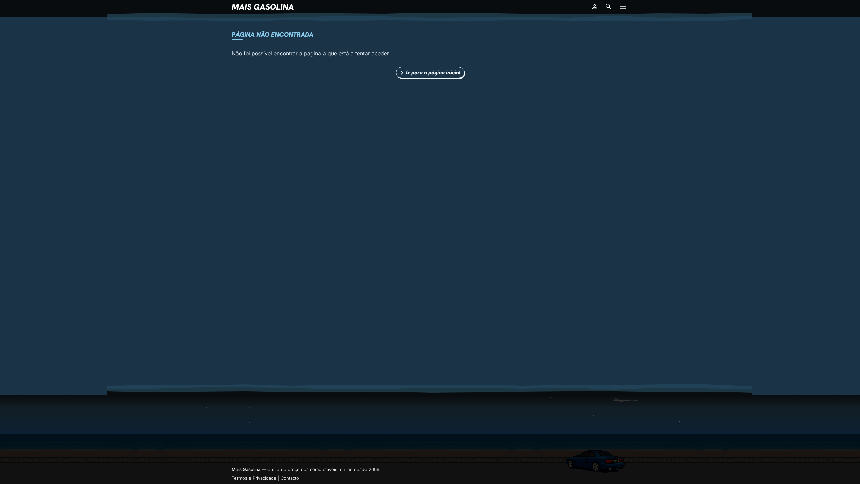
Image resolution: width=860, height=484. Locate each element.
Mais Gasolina (263, 7)
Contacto (290, 478)
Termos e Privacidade (254, 478)
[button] (594, 6)
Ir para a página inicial (433, 72)
